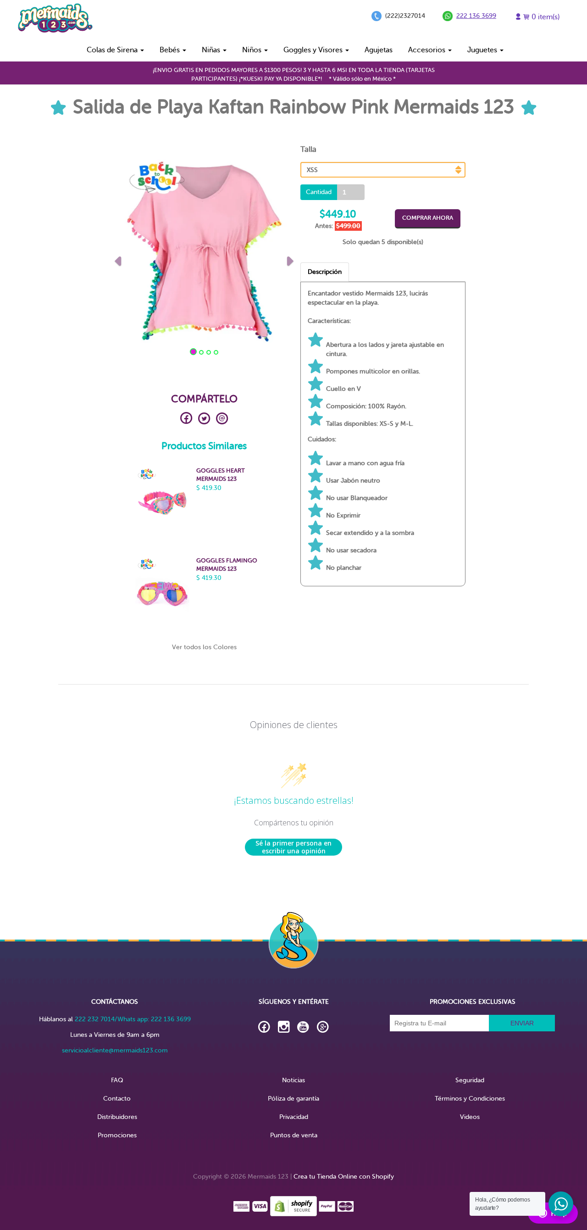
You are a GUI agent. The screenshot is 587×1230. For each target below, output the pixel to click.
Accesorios (427, 50)
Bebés (171, 50)
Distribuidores (117, 1116)
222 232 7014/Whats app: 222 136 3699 (133, 1019)
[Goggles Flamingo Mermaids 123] (162, 592)
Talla (308, 149)
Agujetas (379, 50)
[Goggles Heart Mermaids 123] (162, 502)
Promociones (117, 1135)
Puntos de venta (293, 1135)
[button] (117, 258)
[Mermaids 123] (55, 19)
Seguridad (469, 1080)
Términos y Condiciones (470, 1098)
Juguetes (483, 50)
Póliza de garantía (293, 1098)
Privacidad (293, 1116)
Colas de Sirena (113, 50)
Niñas (212, 50)
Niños (252, 50)
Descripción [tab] (325, 271)
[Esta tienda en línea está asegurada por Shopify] (293, 1205)
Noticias (293, 1080)
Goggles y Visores (313, 50)
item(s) (545, 17)
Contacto (117, 1098)
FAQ (117, 1080)
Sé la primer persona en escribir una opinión (293, 847)
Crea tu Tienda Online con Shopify (344, 1176)
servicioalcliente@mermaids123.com (115, 1050)
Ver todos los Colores (204, 647)
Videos (470, 1116)
